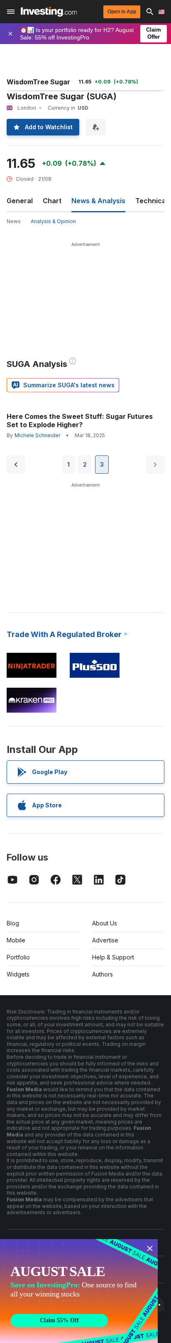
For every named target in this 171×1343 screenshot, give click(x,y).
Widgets (18, 974)
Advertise (105, 940)
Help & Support (113, 957)
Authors (102, 974)
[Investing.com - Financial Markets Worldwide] (49, 12)
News (14, 221)
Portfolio (18, 957)
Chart (52, 201)
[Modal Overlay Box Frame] (79, 1291)
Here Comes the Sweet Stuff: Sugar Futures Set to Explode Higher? (80, 420)
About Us (104, 923)
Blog (13, 923)
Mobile (16, 940)
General (20, 201)
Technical (151, 201)
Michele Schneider (37, 435)
